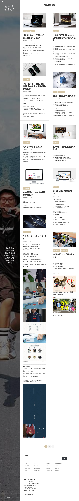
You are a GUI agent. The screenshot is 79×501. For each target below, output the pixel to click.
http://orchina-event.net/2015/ (63, 273)
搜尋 (64, 458)
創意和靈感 (26, 463)
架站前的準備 (10, 250)
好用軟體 (25, 470)
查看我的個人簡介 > (28, 494)
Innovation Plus (27, 483)
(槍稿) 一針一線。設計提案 (34, 237)
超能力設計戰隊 (9, 260)
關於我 (10, 263)
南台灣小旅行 (26, 466)
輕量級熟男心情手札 (10, 255)
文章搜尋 (26, 455)
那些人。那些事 (58, 466)
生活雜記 (46, 466)
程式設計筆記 (47, 468)
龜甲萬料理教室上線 (32, 146)
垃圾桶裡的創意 (27, 232)
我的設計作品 (10, 248)
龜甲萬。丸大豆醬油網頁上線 (64, 148)
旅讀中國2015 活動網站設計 (63, 255)
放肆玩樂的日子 (9, 258)
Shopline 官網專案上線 (63, 192)
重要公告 (57, 468)
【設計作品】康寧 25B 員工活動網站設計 (33, 36)
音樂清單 (57, 470)
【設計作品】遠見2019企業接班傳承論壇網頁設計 (64, 38)
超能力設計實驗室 (10, 253)
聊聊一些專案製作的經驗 (64, 96)
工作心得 (25, 31)
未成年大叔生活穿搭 (38, 470)
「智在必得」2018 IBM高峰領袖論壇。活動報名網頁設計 (34, 86)
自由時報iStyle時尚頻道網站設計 (34, 193)
